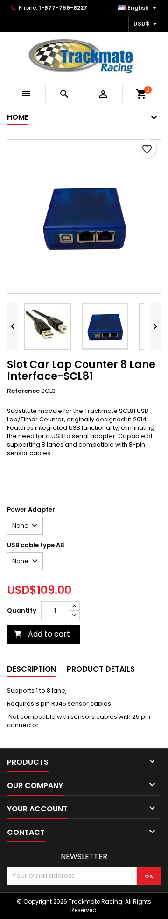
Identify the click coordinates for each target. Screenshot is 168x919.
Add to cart (42, 634)
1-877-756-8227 (63, 8)
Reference (23, 391)
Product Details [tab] (101, 669)
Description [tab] (31, 669)
